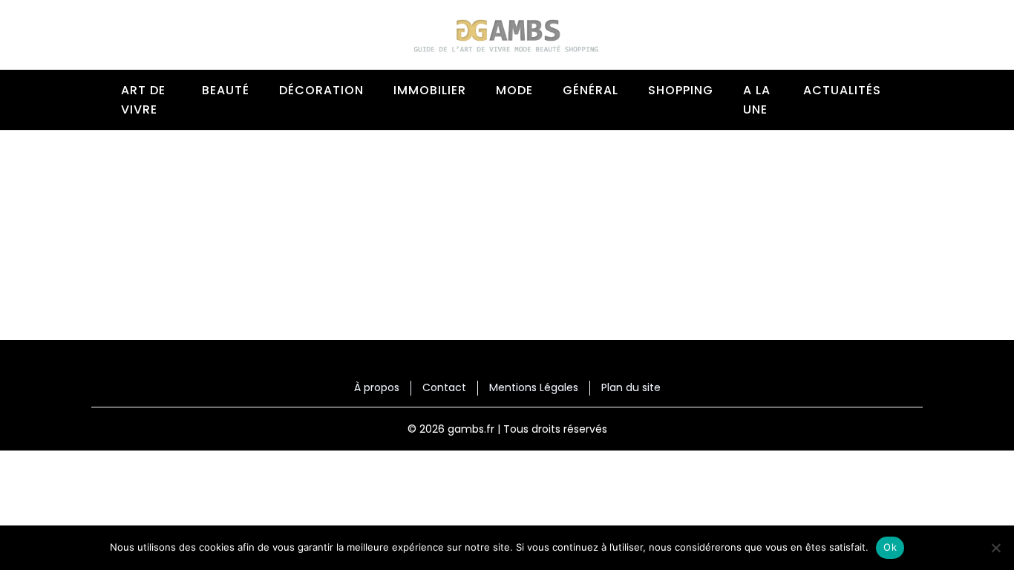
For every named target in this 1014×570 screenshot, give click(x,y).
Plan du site (631, 388)
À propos (376, 388)
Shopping (680, 90)
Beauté (225, 90)
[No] (995, 547)
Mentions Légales (533, 388)
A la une (757, 100)
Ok (890, 547)
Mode (514, 90)
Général (590, 90)
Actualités (842, 90)
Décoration (321, 90)
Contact (444, 388)
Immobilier (429, 90)
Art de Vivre (143, 100)
